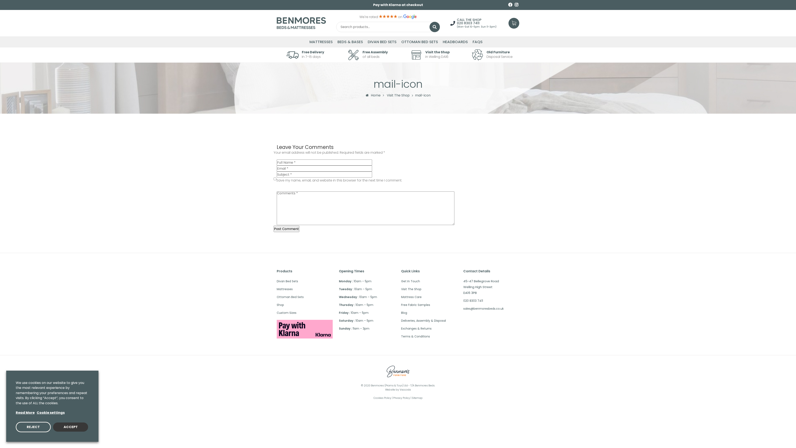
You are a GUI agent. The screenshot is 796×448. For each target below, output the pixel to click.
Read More (25, 412)
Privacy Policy (401, 398)
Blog (404, 313)
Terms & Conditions (415, 336)
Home (376, 95)
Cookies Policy (382, 398)
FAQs (478, 42)
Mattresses (321, 42)
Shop (280, 305)
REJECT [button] (33, 427)
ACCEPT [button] (71, 427)
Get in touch (410, 281)
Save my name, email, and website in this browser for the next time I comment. (339, 180)
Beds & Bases (350, 42)
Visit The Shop (398, 95)
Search (435, 27)
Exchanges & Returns (416, 328)
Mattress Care (411, 297)
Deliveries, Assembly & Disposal (423, 321)
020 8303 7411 (468, 23)
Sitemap (417, 398)
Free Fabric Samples (415, 305)
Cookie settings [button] (51, 412)
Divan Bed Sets (382, 42)
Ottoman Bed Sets (419, 42)
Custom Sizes (286, 313)
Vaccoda (405, 389)
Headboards (455, 42)
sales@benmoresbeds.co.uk (483, 309)
